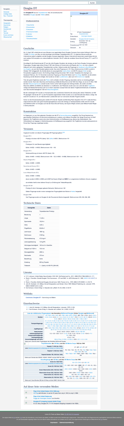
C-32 (57, 321)
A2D (49, 315)
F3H (75, 328)
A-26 (50, 317)
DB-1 (77, 319)
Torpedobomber (83, 34)
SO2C (70, 369)
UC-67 (71, 322)
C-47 (86, 321)
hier (14, 417)
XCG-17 (49, 326)
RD (54, 326)
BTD (70, 315)
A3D (53, 315)
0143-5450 (90, 278)
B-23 (94, 317)
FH (68, 328)
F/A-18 (84, 330)
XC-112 (93, 322)
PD (67, 335)
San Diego (78, 75)
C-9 (76, 326)
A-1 (58, 317)
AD (46, 315)
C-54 (63, 322)
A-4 (61, 317)
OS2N (78, 372)
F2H (71, 328)
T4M (94, 350)
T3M (91, 350)
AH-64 (77, 331)
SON (90, 369)
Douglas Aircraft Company (86, 39)
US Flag (35, 393)
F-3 (67, 330)
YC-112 (47, 324)
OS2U (91, 372)
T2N (86, 352)
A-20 (94, 315)
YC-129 (83, 324)
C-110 (88, 322)
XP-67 (83, 328)
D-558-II (70, 339)
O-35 (65, 333)
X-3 (83, 339)
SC (65, 365)
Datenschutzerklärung (67, 422)
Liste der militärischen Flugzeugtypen (39, 313)
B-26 (55, 319)
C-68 (76, 322)
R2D (57, 326)
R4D (65, 326)
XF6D (64, 328)
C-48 (90, 321)
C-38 (70, 321)
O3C (80, 376)
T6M (79, 352)
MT (81, 347)
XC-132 (89, 324)
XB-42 (65, 319)
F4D (57, 328)
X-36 (86, 339)
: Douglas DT (33, 297)
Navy (80, 65)
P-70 (87, 328)
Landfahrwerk (64, 77)
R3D (61, 326)
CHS (79, 362)
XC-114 (53, 324)
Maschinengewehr (52, 89)
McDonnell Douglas (67, 313)
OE (91, 376)
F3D (53, 328)
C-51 (51, 322)
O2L (77, 378)
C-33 (61, 321)
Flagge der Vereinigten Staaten (42, 398)
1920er (43, 15)
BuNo (51, 138)
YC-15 (84, 326)
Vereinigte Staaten (86, 36)
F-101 (55, 330)
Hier (21, 417)
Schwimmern (81, 77)
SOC (66, 369)
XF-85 (92, 328)
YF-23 (89, 330)
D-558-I (64, 339)
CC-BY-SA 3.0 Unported (72, 414)
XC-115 (58, 324)
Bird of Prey (58, 339)
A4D (57, 315)
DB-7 (86, 319)
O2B (70, 376)
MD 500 (82, 331)
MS (85, 362)
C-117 (69, 324)
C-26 (53, 321)
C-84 (84, 322)
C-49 (94, 321)
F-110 (59, 330)
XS (88, 362)
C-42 (82, 321)
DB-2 (81, 319)
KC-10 (80, 326)
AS (73, 362)
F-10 (76, 330)
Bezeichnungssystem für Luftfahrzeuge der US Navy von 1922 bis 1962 (45, 348)
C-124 (78, 324)
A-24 (46, 317)
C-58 (67, 322)
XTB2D (75, 315)
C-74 (80, 322)
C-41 (78, 321)
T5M (76, 352)
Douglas (32, 15)
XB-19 (85, 317)
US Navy (57, 343)
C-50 (47, 322)
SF (86, 365)
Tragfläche (91, 86)
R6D (72, 326)
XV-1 (79, 339)
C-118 (73, 324)
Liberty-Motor (67, 71)
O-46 (82, 333)
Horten (73, 191)
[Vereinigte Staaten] (80, 36)
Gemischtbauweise (66, 115)
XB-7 (72, 317)
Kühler (85, 71)
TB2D (70, 353)
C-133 (94, 324)
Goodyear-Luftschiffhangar (86, 67)
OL (74, 378)
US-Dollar (31, 54)
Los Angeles (27, 69)
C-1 (46, 321)
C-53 (59, 322)
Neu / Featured (8, 16)
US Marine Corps (70, 343)
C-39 (74, 321)
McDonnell (90, 313)
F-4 (70, 330)
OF (94, 376)
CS (76, 362)
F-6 (73, 330)
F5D (60, 328)
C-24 (93, 326)
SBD (67, 315)
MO (79, 374)
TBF (75, 353)
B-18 (81, 317)
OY (90, 378)
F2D (50, 328)
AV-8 (64, 317)
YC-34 (66, 321)
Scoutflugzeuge (46, 359)
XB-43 (69, 319)
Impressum (54, 422)
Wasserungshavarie (35, 84)
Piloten (48, 80)
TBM (90, 353)
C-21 (49, 321)
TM (84, 350)
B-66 (73, 319)
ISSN (85, 278)
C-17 (89, 326)
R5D (68, 326)
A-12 (68, 317)
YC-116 (64, 324)
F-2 (63, 330)
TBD (63, 315)
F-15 (80, 330)
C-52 (55, 322)
